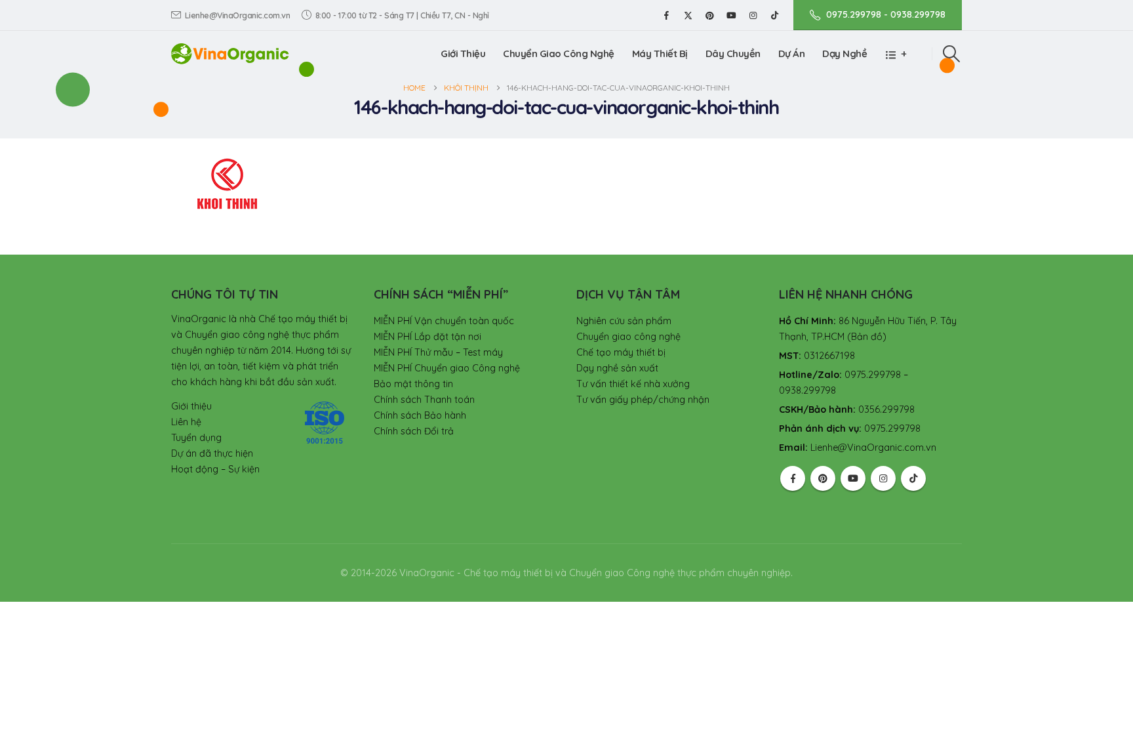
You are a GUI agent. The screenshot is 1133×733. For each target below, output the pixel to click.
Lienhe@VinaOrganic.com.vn (237, 15)
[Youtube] (731, 15)
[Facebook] (666, 15)
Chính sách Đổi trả (414, 431)
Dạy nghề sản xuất (617, 368)
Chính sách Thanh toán (424, 400)
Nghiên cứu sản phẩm (623, 321)
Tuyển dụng (196, 438)
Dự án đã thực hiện (212, 453)
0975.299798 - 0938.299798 (885, 14)
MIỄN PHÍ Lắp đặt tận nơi (427, 337)
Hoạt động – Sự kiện (215, 469)
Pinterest (822, 478)
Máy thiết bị (660, 53)
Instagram (883, 478)
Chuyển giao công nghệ (628, 337)
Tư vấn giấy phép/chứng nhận (642, 400)
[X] (688, 15)
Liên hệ (186, 422)
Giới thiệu (463, 53)
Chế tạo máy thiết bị (621, 352)
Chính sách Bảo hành (420, 415)
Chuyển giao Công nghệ (558, 53)
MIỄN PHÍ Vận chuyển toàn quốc (444, 321)
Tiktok (913, 478)
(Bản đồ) (866, 337)
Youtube (853, 478)
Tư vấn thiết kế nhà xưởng (633, 384)
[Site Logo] (230, 53)
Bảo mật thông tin (413, 384)
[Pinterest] (709, 15)
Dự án (791, 53)
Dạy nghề (844, 53)
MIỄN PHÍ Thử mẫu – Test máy (438, 352)
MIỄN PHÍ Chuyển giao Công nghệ (447, 368)
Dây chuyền (733, 53)
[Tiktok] (774, 15)
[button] (952, 53)
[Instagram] (753, 15)
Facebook (792, 478)
